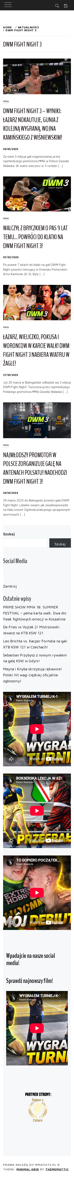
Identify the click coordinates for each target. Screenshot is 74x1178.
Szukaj (9, 534)
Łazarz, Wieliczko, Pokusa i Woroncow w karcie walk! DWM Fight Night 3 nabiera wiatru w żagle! (36, 350)
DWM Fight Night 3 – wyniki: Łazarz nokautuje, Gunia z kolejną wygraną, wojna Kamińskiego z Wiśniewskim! (32, 124)
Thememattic (57, 1169)
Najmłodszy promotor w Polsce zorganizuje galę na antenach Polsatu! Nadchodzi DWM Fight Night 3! (35, 468)
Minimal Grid (27, 1169)
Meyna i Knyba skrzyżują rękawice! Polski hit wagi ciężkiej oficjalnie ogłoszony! (32, 675)
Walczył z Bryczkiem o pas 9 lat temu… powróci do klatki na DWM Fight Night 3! (35, 237)
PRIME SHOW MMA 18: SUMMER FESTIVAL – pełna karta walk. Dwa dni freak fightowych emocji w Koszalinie (34, 613)
